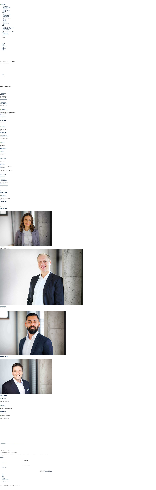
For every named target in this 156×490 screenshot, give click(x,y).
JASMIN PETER (2, 246)
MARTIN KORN (2, 176)
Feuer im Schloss (4, 467)
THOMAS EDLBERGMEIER (4, 136)
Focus (2, 463)
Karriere (3, 32)
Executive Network (5, 33)
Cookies (3, 480)
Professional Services (6, 23)
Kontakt (3, 35)
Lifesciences (5, 21)
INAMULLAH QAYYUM (4, 356)
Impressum (3, 478)
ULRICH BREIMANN (3, 127)
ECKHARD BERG (3, 116)
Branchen (3, 12)
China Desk (4, 11)
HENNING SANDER (3, 395)
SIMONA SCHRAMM (3, 399)
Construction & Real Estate (7, 14)
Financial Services (5, 17)
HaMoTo (3, 466)
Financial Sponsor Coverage (7, 18)
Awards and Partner (6, 29)
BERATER (3, 44)
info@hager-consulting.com (48, 471)
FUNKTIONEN (3, 42)
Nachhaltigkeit (5, 30)
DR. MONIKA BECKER (4, 110)
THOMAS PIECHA (3, 306)
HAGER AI (3, 25)
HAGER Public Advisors (6, 10)
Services (3, 5)
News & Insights (4, 48)
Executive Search (5, 6)
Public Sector (5, 22)
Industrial (4, 20)
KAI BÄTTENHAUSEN (4, 103)
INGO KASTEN (2, 164)
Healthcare (4, 19)
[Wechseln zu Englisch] (3, 37)
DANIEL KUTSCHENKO (4, 185)
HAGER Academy (5, 8)
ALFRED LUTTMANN (3, 196)
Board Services (5, 9)
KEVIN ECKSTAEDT (3, 132)
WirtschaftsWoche (4, 462)
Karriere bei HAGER (6, 34)
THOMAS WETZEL (3, 411)
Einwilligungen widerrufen (5, 481)
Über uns (3, 26)
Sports (4, 24)
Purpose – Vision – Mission (7, 28)
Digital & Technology (6, 16)
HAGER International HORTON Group (8, 27)
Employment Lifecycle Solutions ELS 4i (8, 31)
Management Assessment (6, 7)
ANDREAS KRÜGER (3, 180)
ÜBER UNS (3, 45)
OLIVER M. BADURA (3, 99)
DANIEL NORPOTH (3, 208)
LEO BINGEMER (3, 120)
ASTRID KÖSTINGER (3, 192)
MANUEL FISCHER (3, 148)
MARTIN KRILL (2, 94)
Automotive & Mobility (6, 13)
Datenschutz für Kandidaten (5, 479)
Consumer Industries (6, 15)
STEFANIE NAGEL (3, 201)
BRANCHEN (3, 43)
